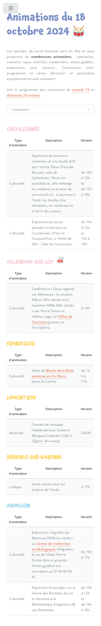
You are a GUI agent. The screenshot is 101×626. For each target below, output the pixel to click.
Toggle (11, 9)
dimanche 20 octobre (23, 95)
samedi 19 (80, 89)
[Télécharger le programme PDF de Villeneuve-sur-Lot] (60, 262)
